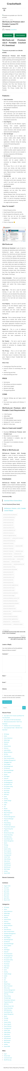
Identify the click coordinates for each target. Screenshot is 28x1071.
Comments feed (8, 1058)
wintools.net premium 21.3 (8, 574)
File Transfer (7, 788)
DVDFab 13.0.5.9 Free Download (12, 726)
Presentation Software (9, 827)
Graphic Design (7, 800)
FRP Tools (6, 794)
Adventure (6, 742)
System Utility (7, 849)
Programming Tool (8, 829)
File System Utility (8, 786)
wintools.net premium (7, 564)
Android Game (7, 746)
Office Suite (7, 815)
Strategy (6, 845)
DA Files (6, 754)
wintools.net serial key (17, 611)
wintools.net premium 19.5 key (9, 567)
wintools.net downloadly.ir (19, 556)
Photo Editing (7, 823)
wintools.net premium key (8, 582)
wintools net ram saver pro (8, 533)
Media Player (7, 811)
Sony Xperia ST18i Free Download (12, 720)
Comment (5, 654)
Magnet (11, 510)
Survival (6, 847)
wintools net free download (8, 519)
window (11, 20)
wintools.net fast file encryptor (9, 559)
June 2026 (6, 890)
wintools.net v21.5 (15, 621)
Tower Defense (7, 853)
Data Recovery (7, 756)
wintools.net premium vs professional (10, 593)
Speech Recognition (9, 841)
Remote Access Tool (9, 833)
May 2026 (6, 892)
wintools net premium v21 (8, 525)
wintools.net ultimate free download (10, 616)
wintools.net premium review (8, 590)
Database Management (10, 760)
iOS (5, 807)
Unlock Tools (7, 857)
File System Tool (8, 784)
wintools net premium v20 (8, 522)
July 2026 (6, 888)
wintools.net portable (15, 561)
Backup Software (8, 752)
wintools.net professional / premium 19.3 (11, 598)
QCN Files (6, 831)
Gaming (6, 798)
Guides (5, 802)
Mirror (12, 500)
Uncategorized (7, 855)
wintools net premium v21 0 (8, 527)
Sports (5, 843)
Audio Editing (7, 750)
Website (4, 689)
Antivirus (6, 748)
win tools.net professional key (9, 517)
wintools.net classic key (7, 553)
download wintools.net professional (10, 514)
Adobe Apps (7, 740)
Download (7, 500)
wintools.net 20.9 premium (8, 546)
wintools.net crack (17, 553)
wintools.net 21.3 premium (8, 551)
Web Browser (7, 867)
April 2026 (6, 894)
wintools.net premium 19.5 (19, 564)
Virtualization (7, 863)
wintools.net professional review (9, 608)
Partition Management (9, 817)
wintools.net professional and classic (10, 600)
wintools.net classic (19, 551)
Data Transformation (9, 758)
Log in (5, 1054)
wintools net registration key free (9, 535)
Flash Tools (6, 792)
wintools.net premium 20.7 (8, 572)
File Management (8, 782)
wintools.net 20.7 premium (8, 543)
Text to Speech (7, 851)
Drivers (5, 774)
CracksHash (14, 3)
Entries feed (7, 1056)
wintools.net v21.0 (6, 621)
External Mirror (18, 500)
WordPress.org (7, 1060)
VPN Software (7, 865)
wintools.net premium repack (8, 587)
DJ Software (7, 768)
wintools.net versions (7, 624)
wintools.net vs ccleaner (18, 624)
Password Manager (9, 819)
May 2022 (6, 896)
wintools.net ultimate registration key (10, 619)
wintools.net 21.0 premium (8, 548)
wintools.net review (7, 611)
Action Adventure (8, 738)
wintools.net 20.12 (6, 538)
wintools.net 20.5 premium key (9, 540)
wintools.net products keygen (9, 595)
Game (5, 796)
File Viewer (6, 790)
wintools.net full (20, 559)
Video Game (7, 861)
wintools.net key (6, 561)
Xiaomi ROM (7, 873)
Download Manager (9, 770)
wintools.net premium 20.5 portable (10, 569)
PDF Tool (6, 821)
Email (4, 682)
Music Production (8, 813)
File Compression (8, 780)
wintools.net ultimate (7, 613)
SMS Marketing (7, 837)
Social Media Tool (8, 839)
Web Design (7, 869)
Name (4, 675)
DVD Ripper (7, 776)
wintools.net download (7, 556)
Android (6, 744)
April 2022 (6, 898)
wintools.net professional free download (11, 603)
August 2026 (7, 886)
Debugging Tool (7, 762)
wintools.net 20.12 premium (17, 538)
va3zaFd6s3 (14, 29)
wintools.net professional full (8, 606)
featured (6, 778)
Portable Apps (7, 825)
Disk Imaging (7, 764)
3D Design (6, 734)
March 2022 (7, 900)
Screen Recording (8, 835)
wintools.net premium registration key (10, 585)
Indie (5, 805)
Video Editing (7, 859)
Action (5, 736)
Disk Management (8, 766)
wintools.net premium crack (8, 577)
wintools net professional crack (9, 530)
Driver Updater (7, 772)
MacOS (5, 808)
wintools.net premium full (8, 580)
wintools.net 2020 (18, 546)
